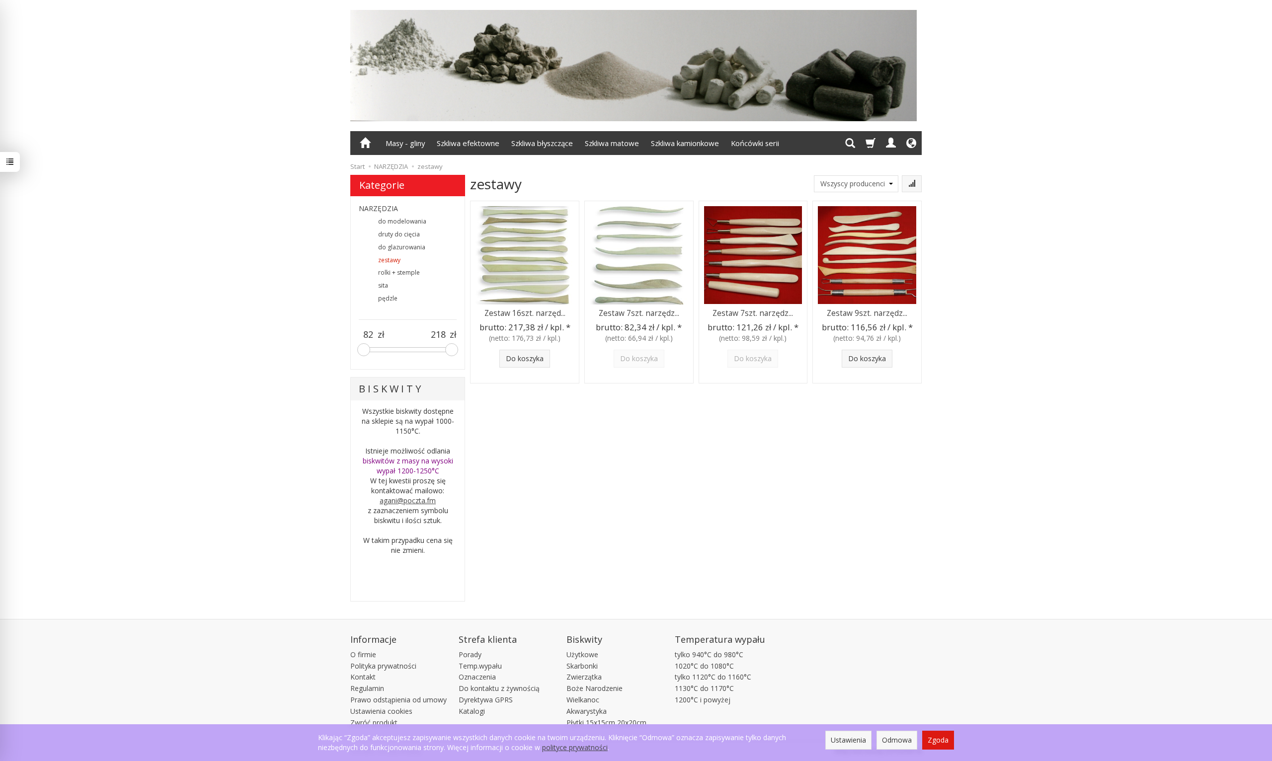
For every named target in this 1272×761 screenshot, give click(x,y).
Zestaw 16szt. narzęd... (524, 313)
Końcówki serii (755, 143)
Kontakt (363, 677)
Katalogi (472, 711)
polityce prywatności (575, 747)
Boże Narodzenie (594, 688)
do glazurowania (401, 247)
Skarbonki (582, 666)
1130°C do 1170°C (704, 688)
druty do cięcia (399, 234)
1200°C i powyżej (702, 699)
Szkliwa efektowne (468, 143)
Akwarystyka (586, 711)
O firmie (363, 654)
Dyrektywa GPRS (486, 699)
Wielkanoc (582, 699)
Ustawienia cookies (381, 711)
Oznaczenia (477, 677)
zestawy (389, 260)
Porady (470, 654)
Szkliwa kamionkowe (685, 143)
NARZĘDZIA (378, 208)
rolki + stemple (399, 272)
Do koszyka (525, 358)
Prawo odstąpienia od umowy (398, 699)
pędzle (388, 298)
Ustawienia (848, 740)
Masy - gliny (405, 143)
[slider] (363, 349)
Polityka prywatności (383, 666)
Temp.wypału (480, 666)
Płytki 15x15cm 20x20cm (606, 722)
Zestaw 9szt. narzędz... (867, 313)
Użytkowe (582, 654)
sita (383, 285)
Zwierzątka (584, 677)
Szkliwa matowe (612, 143)
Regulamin (367, 688)
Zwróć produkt (374, 722)
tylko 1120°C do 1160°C (713, 677)
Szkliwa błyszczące (542, 143)
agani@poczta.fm (408, 500)
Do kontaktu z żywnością (499, 688)
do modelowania (402, 221)
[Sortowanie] (912, 183)
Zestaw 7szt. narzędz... (639, 313)
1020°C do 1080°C (704, 666)
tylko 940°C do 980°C (709, 654)
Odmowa (897, 740)
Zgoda (938, 740)
